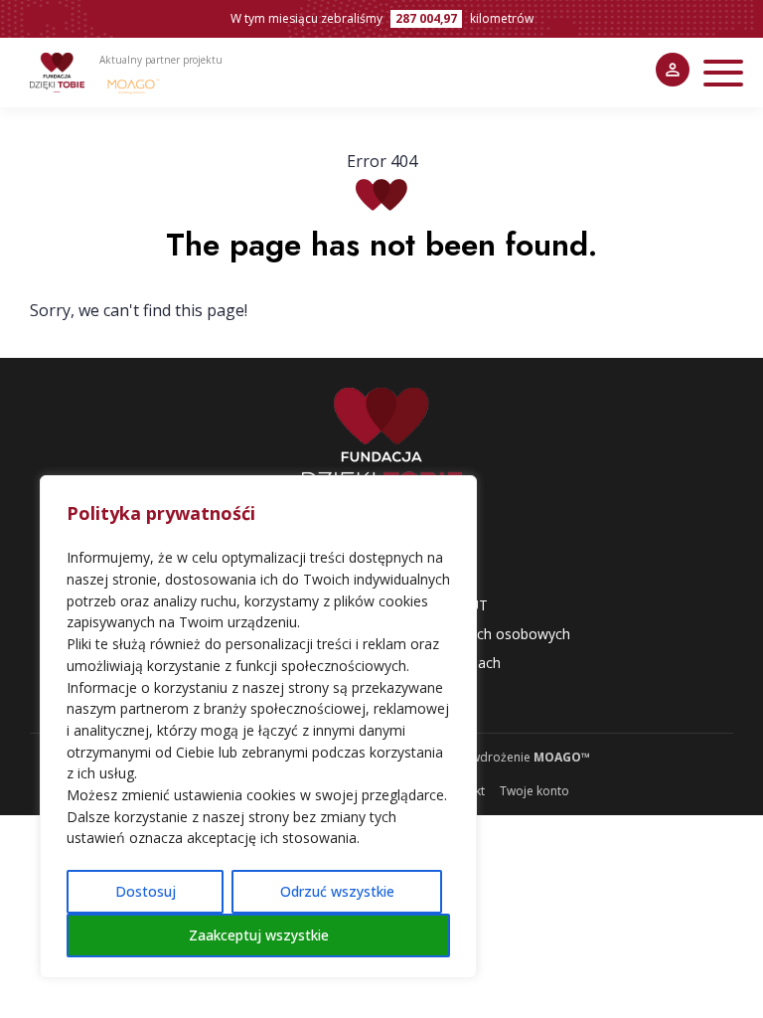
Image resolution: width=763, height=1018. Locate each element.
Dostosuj (145, 891)
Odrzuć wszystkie (337, 891)
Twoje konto (534, 790)
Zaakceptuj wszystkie (259, 935)
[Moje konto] (672, 69)
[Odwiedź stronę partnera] (134, 85)
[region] (258, 726)
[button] (723, 73)
